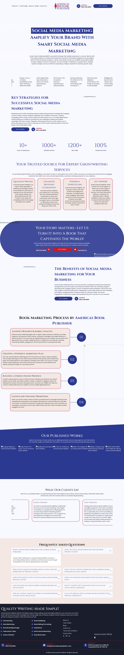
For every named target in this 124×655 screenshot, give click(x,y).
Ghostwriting (7, 621)
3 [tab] (63, 528)
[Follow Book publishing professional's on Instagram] (66, 636)
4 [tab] (66, 528)
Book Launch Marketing (42, 631)
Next (121, 458)
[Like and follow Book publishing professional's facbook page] (63, 636)
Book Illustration (40, 635)
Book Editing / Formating (42, 624)
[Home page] (62, 6)
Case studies (67, 623)
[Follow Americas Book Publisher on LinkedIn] (69, 636)
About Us (31, 6)
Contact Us (43, 6)
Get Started (103, 6)
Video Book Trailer (9, 631)
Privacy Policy (67, 633)
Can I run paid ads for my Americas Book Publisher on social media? (35, 587)
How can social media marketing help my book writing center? (83, 551)
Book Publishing (39, 621)
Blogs (37, 6)
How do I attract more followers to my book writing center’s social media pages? (35, 594)
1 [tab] (58, 528)
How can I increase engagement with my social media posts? (86, 579)
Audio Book (38, 628)
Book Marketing (8, 624)
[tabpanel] (36, 510)
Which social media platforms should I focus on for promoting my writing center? (35, 571)
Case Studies (24, 6)
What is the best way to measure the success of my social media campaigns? (85, 587)
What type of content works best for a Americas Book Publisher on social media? (86, 571)
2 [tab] (61, 528)
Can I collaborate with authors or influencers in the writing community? (86, 594)
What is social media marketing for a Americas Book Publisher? (34, 551)
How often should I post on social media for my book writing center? (35, 579)
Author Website (8, 635)
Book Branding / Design (11, 628)
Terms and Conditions (70, 631)
